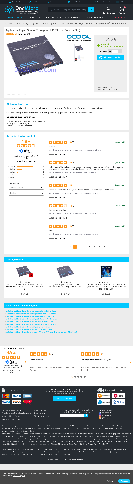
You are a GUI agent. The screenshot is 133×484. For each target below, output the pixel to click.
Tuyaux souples (57, 23)
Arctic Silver (55, 441)
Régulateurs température (42, 439)
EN (122, 2)
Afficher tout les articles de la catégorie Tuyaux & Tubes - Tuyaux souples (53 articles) (41, 332)
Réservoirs (13, 436)
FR (117, 2)
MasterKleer (23, 444)
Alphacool (30, 441)
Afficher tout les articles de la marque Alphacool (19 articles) (31, 311)
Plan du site (39, 413)
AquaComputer (42, 441)
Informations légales (11, 416)
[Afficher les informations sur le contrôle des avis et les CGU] (21, 366)
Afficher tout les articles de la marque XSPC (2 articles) (29, 329)
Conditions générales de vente (16, 413)
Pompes (5, 436)
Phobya (61, 444)
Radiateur (126, 434)
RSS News (106, 418)
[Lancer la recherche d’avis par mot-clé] (42, 193)
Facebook (106, 412)
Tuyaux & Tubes (39, 23)
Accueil (8, 23)
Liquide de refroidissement (36, 436)
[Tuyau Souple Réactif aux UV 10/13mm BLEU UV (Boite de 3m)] (65, 297)
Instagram (106, 415)
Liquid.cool (12, 444)
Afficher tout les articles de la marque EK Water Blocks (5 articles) (33, 319)
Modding (57, 439)
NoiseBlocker (51, 444)
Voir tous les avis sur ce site (26, 161)
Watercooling (21, 23)
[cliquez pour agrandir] (35, 56)
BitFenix (72, 441)
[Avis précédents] (70, 246)
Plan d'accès (40, 410)
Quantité (103, 51)
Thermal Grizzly (80, 444)
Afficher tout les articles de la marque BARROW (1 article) (30, 316)
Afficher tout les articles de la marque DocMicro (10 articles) (31, 313)
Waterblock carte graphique (110, 434)
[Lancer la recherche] (91, 9)
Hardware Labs (111, 441)
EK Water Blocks (97, 441)
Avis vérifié (121, 142)
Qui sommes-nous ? (11, 410)
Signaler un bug (41, 416)
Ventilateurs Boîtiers (75, 436)
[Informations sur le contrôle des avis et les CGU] (38, 155)
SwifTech (69, 444)
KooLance (122, 441)
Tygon (90, 444)
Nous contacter (64, 398)
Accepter (124, 481)
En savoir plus (19, 476)
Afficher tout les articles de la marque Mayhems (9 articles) (31, 324)
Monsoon (41, 444)
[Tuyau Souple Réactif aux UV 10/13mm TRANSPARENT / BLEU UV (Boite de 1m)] (24, 297)
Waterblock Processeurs (87, 434)
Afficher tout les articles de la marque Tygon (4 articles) (29, 327)
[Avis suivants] (104, 247)
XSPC (105, 444)
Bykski (80, 441)
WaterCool (98, 444)
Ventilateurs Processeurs (117, 436)
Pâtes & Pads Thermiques (96, 436)
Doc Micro (63, 460)
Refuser (110, 481)
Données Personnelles (12, 419)
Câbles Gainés (24, 439)
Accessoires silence (10, 439)
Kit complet (62, 436)
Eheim (86, 441)
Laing (4, 444)
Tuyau (21, 436)
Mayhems (32, 444)
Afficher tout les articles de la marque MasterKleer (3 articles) (31, 321)
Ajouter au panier (112, 57)
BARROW (64, 441)
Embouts (52, 436)
